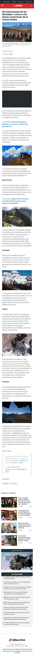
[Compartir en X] (31, 506)
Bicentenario (6, 1)
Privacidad (29, 649)
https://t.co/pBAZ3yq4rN (21, 460)
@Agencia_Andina (17, 462)
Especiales (21, 1)
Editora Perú (6, 649)
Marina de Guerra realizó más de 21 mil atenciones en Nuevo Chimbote (24, 526)
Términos (23, 649)
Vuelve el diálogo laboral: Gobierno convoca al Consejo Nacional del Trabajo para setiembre (24, 501)
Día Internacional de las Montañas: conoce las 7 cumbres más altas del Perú (15, 124)
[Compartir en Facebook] (29, 506)
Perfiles (14, 1)
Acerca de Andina (15, 649)
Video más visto (17, 550)
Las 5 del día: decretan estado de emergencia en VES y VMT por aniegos (24, 538)
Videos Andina (8, 493)
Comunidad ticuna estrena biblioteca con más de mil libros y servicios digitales (24, 513)
